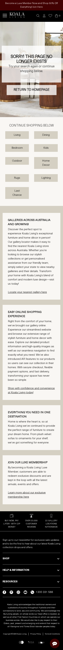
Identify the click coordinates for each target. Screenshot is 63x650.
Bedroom (17, 148)
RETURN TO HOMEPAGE (32, 90)
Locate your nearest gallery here (27, 292)
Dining (46, 135)
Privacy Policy (35, 634)
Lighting (46, 178)
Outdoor (17, 160)
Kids (46, 148)
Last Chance (17, 193)
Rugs (17, 178)
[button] (38, 16)
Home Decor (46, 162)
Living (17, 135)
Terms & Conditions (52, 634)
